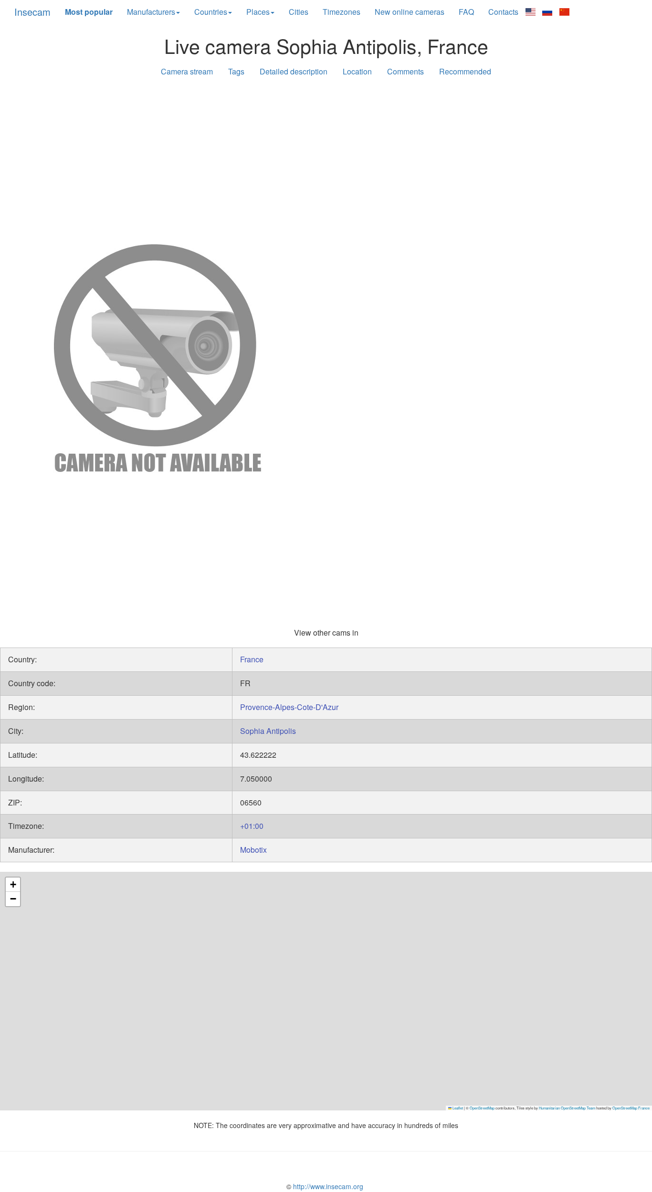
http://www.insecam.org (327, 1186)
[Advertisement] (326, 158)
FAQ (466, 11)
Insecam (32, 12)
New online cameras (409, 11)
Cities (298, 11)
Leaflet (457, 1107)
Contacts (503, 11)
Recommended (465, 71)
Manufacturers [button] (151, 11)
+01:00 (251, 825)
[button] (13, 885)
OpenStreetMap (482, 1107)
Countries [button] (210, 11)
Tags (236, 71)
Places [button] (258, 11)
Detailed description (293, 71)
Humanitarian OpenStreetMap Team (567, 1107)
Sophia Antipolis (268, 730)
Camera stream (187, 71)
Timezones (341, 11)
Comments (405, 71)
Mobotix (253, 849)
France (251, 659)
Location (357, 71)
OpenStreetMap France (631, 1107)
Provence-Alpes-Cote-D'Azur (289, 706)
